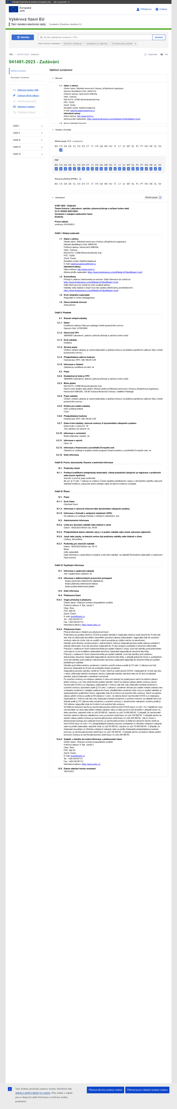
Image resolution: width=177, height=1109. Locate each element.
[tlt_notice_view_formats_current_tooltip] (160, 197)
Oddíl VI (17, 154)
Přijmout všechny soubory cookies (105, 1090)
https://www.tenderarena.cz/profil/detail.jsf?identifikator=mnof (113, 119)
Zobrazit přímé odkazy (28, 95)
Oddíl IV (17, 147)
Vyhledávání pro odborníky (97, 44)
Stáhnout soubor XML (28, 90)
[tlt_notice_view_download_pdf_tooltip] (56, 168)
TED (11, 54)
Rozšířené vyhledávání (73, 44)
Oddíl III (16, 140)
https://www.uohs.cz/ (91, 625)
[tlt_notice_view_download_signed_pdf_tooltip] (60, 150)
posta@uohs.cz (78, 616)
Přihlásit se (145, 9)
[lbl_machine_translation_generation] (80, 179)
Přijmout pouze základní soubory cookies (147, 1090)
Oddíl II (16, 133)
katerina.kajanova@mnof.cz (82, 111)
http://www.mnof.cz (85, 116)
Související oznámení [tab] (20, 77)
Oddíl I (16, 126)
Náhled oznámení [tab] (18, 71)
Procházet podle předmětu (122, 44)
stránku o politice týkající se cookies (32, 1093)
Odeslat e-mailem (26, 107)
